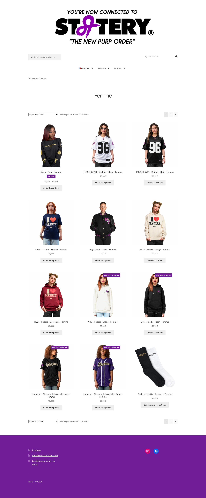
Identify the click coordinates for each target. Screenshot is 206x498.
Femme (117, 68)
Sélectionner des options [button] (155, 405)
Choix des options (51, 188)
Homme (102, 68)
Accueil (35, 78)
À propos (36, 450)
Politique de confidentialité (45, 455)
